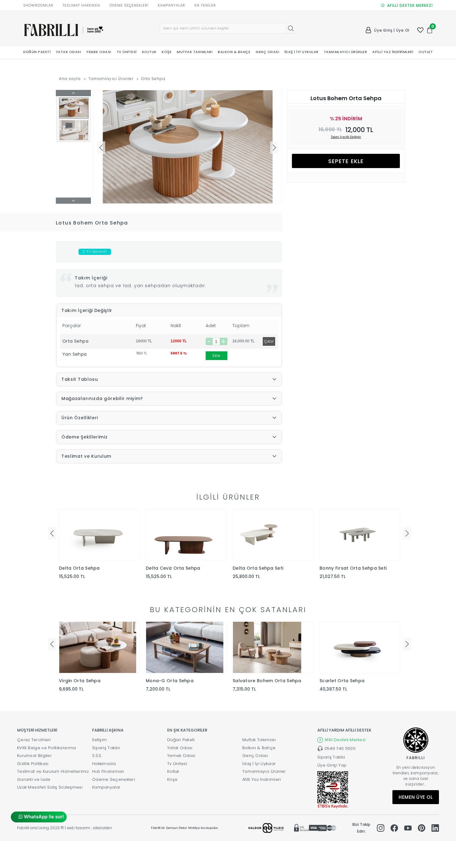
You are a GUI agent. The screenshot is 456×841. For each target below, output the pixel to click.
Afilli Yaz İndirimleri (261, 779)
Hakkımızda (104, 764)
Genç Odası (255, 756)
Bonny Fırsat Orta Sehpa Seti (353, 568)
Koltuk (173, 771)
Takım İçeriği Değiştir (346, 137)
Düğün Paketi (181, 740)
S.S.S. (97, 756)
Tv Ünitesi (177, 764)
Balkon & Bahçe (258, 748)
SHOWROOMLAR (38, 5)
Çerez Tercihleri (34, 740)
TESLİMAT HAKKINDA (81, 5)
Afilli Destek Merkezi (344, 740)
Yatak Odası (179, 748)
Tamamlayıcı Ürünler (110, 78)
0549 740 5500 (339, 748)
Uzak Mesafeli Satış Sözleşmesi (50, 787)
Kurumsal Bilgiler (34, 756)
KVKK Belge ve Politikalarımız (46, 748)
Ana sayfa (70, 78)
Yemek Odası (181, 756)
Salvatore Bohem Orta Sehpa (267, 680)
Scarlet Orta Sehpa (342, 680)
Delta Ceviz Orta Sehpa (173, 568)
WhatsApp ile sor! (43, 817)
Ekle (216, 355)
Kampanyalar (106, 787)
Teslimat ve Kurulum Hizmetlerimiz (53, 771)
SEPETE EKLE (346, 161)
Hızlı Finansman (108, 771)
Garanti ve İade (34, 779)
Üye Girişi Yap (331, 765)
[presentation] (52, 533)
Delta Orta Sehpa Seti (258, 568)
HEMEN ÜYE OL (416, 797)
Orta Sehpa (153, 78)
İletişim (99, 740)
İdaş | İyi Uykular (259, 764)
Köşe (172, 779)
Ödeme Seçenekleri (113, 779)
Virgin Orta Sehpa (80, 680)
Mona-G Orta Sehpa (170, 680)
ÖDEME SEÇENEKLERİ (129, 5)
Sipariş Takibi (106, 748)
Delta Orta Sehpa (79, 568)
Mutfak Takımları (259, 740)
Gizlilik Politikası (33, 764)
